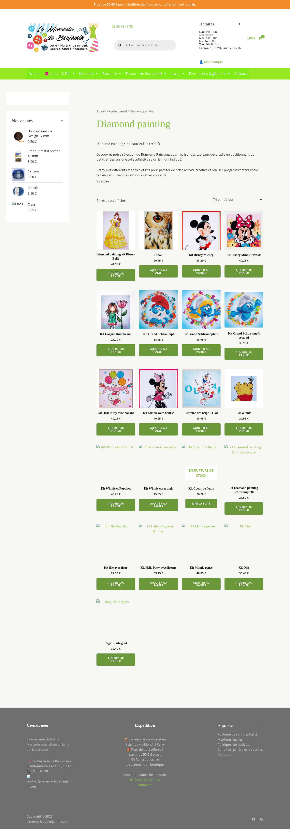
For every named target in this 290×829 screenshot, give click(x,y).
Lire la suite (201, 503)
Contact (240, 73)
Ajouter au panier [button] (116, 275)
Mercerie (86, 73)
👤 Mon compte (211, 62)
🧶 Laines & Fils (57, 73)
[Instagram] (261, 819)
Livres (175, 73)
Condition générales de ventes (240, 749)
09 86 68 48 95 (122, 26)
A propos (224, 754)
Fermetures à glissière (207, 73)
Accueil (34, 73)
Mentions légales (230, 739)
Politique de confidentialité (237, 734)
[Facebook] (253, 819)
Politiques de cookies (233, 744)
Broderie (109, 73)
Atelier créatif (151, 73)
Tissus (130, 73)
